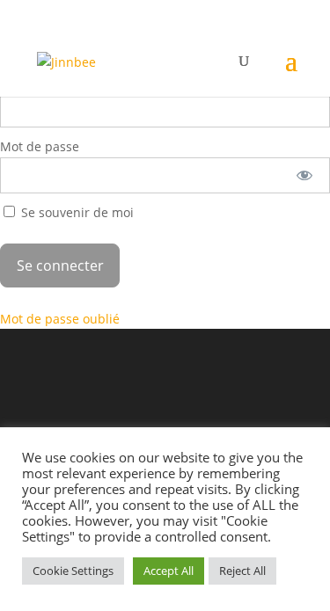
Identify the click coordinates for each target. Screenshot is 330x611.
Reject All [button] (242, 570)
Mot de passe (39, 146)
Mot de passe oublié (60, 318)
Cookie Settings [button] (73, 570)
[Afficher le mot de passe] (305, 175)
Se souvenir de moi (76, 212)
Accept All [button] (168, 570)
